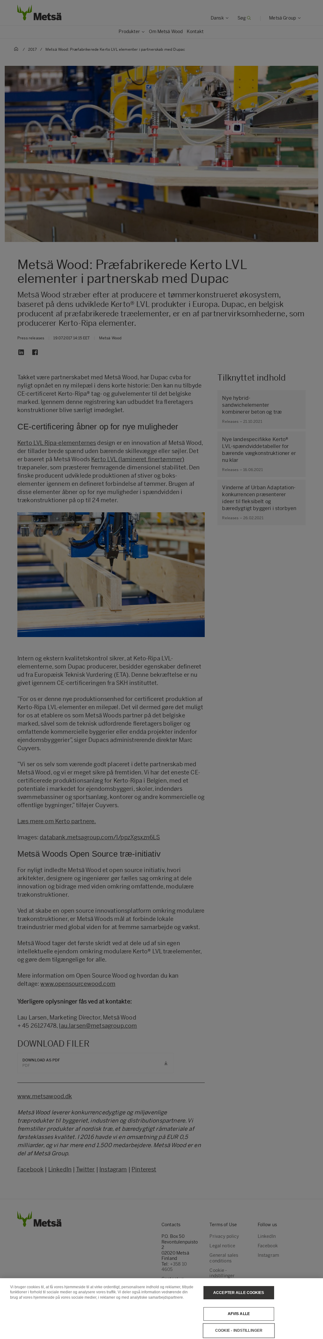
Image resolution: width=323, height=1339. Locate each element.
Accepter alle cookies (238, 1292)
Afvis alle (239, 1314)
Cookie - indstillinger (239, 1330)
